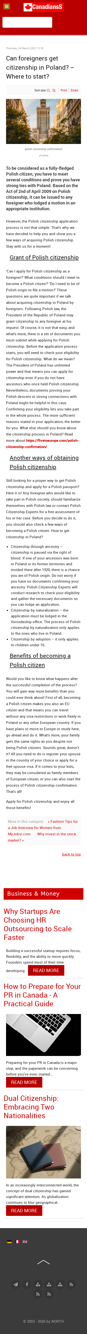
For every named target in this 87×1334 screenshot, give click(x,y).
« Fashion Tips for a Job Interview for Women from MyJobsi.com (43, 827)
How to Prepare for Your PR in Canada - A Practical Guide (42, 994)
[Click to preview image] (43, 121)
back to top (71, 854)
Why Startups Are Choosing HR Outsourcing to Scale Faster (38, 924)
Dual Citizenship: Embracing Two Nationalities (31, 1106)
